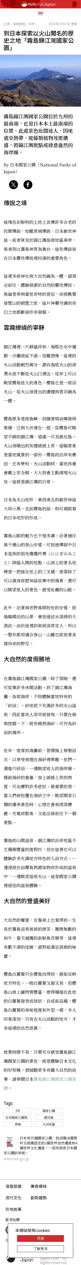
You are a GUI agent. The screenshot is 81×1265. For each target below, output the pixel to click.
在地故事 (13, 1209)
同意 (40, 1238)
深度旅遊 (13, 1186)
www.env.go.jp (16, 1158)
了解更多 (40, 1248)
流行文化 (13, 1197)
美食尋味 (39, 1186)
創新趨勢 (39, 1197)
